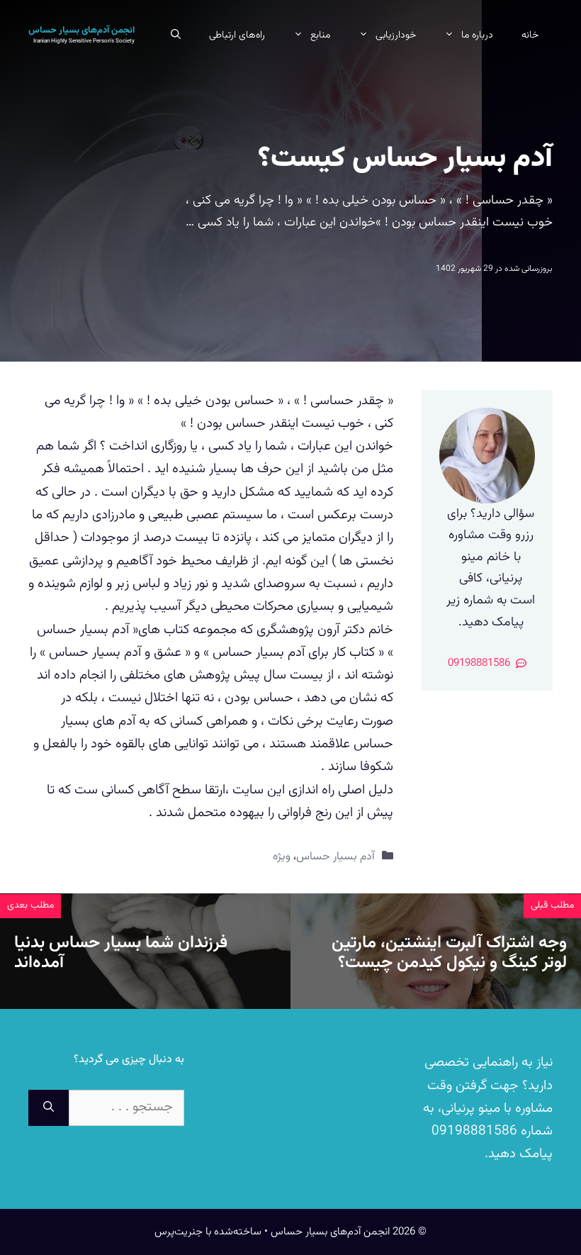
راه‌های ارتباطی (237, 35)
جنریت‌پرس (178, 1232)
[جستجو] (48, 1108)
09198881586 (474, 1131)
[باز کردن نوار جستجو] (176, 35)
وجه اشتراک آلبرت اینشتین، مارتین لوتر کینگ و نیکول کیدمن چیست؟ (449, 953)
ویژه (281, 856)
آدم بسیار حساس (335, 856)
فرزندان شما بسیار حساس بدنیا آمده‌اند (120, 953)
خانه (529, 35)
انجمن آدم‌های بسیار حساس (81, 30)
